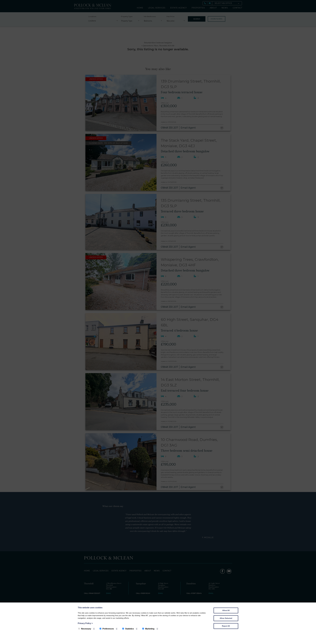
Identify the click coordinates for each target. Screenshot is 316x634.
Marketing (149, 629)
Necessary (86, 629)
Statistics (129, 629)
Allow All (226, 610)
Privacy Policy (85, 623)
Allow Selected (226, 618)
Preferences (108, 629)
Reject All (226, 626)
